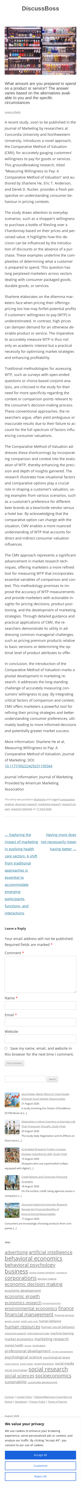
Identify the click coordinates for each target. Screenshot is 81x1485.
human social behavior (58, 1327)
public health (26, 1363)
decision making (47, 1278)
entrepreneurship (51, 1303)
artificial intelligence (50, 1252)
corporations (21, 1277)
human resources (22, 1326)
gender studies (12, 1321)
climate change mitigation (42, 1272)
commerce (61, 1272)
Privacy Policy (37, 1401)
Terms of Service (57, 1401)
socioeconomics (53, 1375)
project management (62, 1351)
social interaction (44, 1363)
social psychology (16, 1370)
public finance (12, 1363)
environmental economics (31, 1308)
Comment (14, 952)
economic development (23, 1290)
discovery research (26, 804)
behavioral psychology (30, 1264)
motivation (38, 1345)
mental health (14, 1345)
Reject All (40, 1476)
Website (11, 1031)
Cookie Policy (24, 1397)
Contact (9, 1397)
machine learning (62, 1333)
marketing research (49, 804)
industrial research (15, 1333)
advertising (16, 1252)
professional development (28, 1351)
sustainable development (42, 1382)
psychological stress (56, 1357)
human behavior (50, 1321)
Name (11, 998)
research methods (21, 809)
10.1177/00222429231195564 (28, 766)
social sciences (19, 1376)
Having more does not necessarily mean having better (58, 841)
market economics (19, 1339)
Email (11, 1014)
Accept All (40, 1455)
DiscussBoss (40, 8)
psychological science (23, 1357)
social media (64, 1363)
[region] (40, 1451)
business (16, 1271)
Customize (40, 1466)
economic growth (22, 1296)
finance (66, 1308)
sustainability (16, 1381)
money (27, 1345)
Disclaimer (21, 1401)
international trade (38, 1333)
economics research (23, 1302)
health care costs (29, 1321)
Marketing (40, 799)
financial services (64, 1315)
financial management (29, 1314)
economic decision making (34, 1284)
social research (48, 1369)
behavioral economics (33, 1258)
